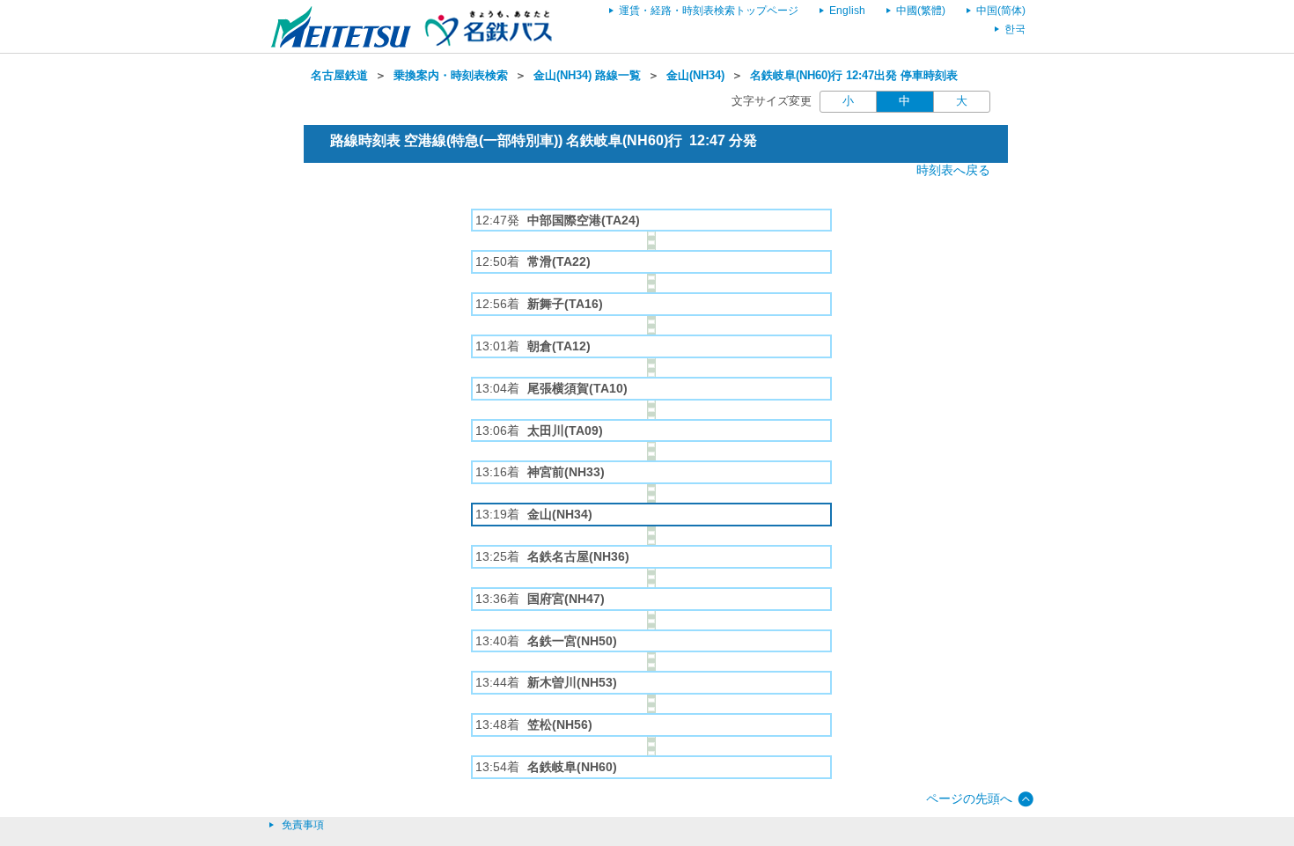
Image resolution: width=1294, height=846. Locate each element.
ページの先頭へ (969, 798)
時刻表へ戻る (953, 170)
